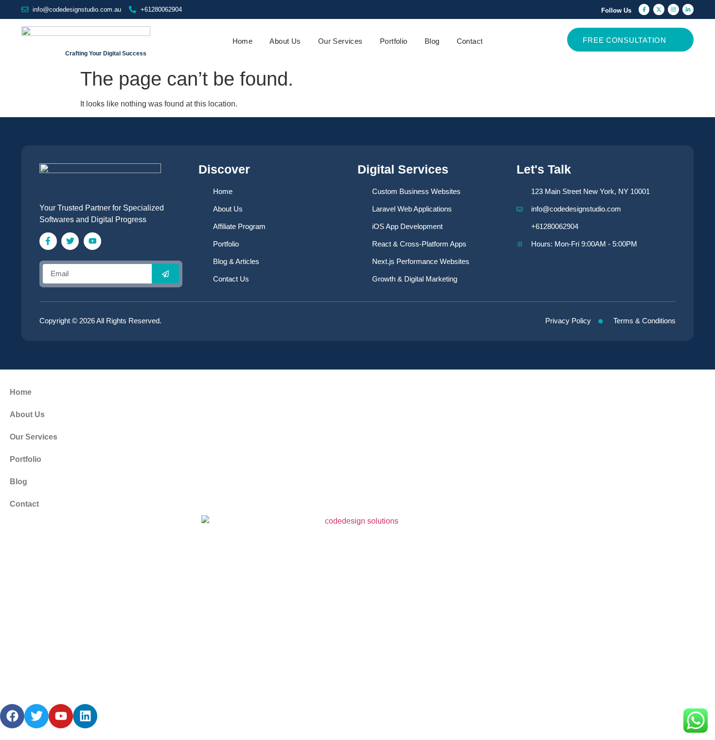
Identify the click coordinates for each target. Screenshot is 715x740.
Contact (470, 41)
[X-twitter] (658, 9)
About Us (285, 41)
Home (242, 41)
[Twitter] (70, 241)
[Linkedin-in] (688, 9)
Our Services (340, 41)
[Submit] (165, 273)
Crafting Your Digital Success (105, 53)
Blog (432, 41)
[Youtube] (92, 241)
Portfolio (394, 41)
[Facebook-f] (644, 9)
